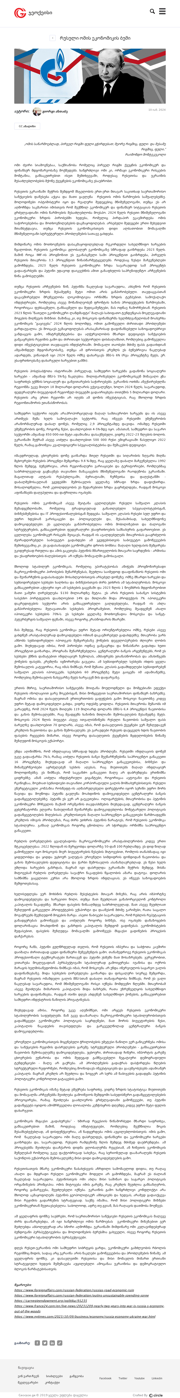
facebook (105, 1378)
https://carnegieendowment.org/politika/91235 (50, 1301)
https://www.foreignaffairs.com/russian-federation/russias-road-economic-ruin (74, 1290)
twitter (123, 1378)
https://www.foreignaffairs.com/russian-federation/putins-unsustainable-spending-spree (81, 1295)
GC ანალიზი (27, 126)
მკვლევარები (28, 1382)
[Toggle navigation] (162, 11)
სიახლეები (54, 1376)
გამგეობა (77, 1376)
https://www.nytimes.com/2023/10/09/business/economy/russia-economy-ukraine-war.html (84, 1316)
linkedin (157, 1378)
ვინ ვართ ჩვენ (28, 1376)
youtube (139, 1378)
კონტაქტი (52, 1382)
